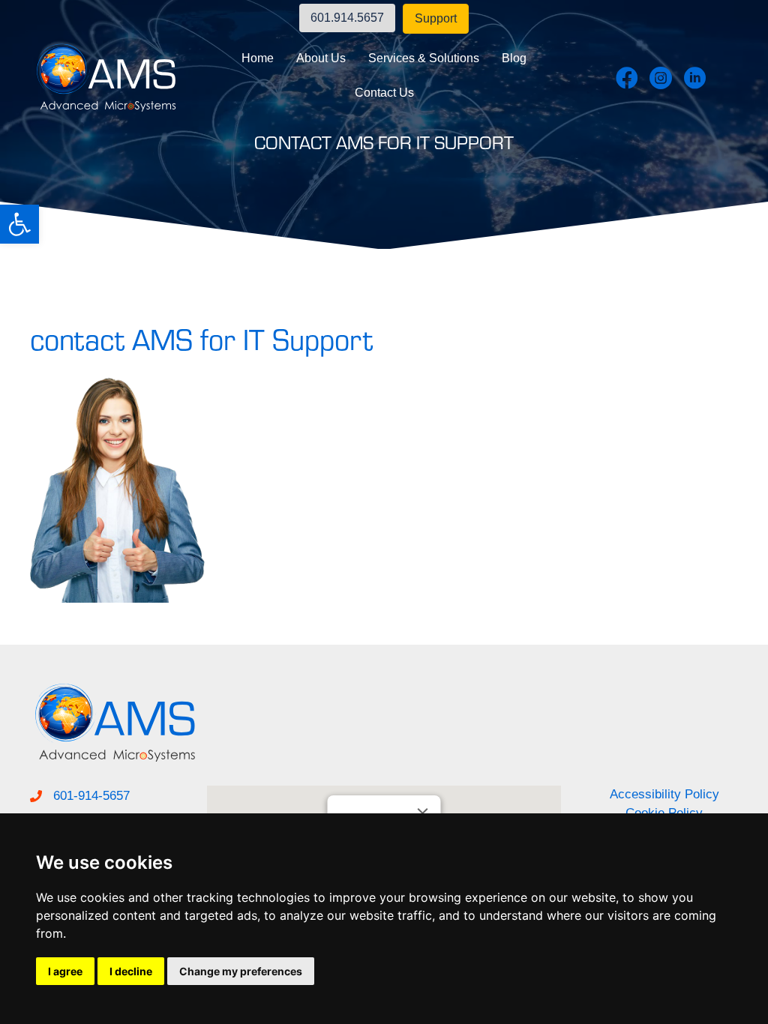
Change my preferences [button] (240, 971)
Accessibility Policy (664, 794)
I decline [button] (131, 971)
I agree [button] (65, 971)
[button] (19, 224)
